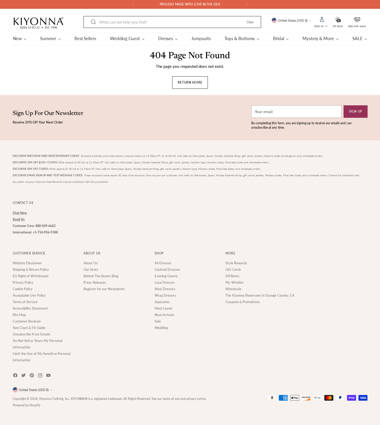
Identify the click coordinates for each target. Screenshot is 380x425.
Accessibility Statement (30, 308)
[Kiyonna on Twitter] (24, 376)
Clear (250, 22)
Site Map (19, 315)
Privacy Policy (23, 282)
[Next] (247, 4)
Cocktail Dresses (167, 269)
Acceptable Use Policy (29, 295)
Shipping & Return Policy (31, 269)
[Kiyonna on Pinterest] (32, 376)
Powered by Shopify (26, 405)
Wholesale (233, 289)
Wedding (161, 328)
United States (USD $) (293, 20)
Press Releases (94, 282)
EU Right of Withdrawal (31, 276)
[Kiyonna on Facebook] (16, 376)
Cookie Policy (23, 289)
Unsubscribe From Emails (31, 334)
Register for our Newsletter (104, 289)
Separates (162, 302)
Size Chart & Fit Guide (29, 328)
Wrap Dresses (165, 295)
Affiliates (232, 276)
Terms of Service (25, 302)
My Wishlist (234, 282)
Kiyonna (45, 398)
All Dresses (163, 263)
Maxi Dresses (165, 289)
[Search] (93, 22)
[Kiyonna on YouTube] (49, 376)
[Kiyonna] (38, 23)
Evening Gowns (166, 276)
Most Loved (163, 308)
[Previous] (133, 4)
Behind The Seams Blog (100, 276)
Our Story (90, 269)
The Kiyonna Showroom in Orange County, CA (259, 295)
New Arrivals (164, 315)
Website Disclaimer (27, 263)
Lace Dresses (165, 282)
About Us (90, 263)
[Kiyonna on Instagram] (40, 376)
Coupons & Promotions (242, 302)
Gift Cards (233, 269)
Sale (158, 321)
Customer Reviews (27, 321)
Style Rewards (236, 263)
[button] (337, 18)
